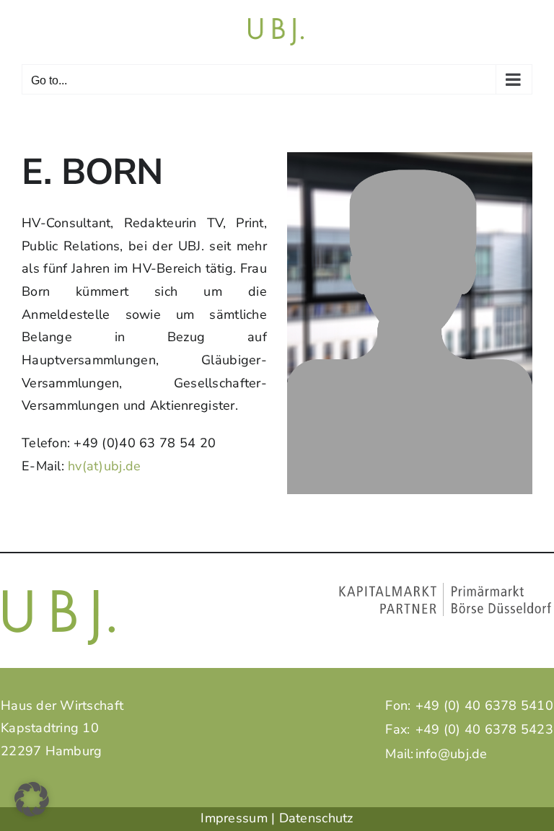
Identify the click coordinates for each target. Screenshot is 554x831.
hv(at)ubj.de (104, 466)
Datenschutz (316, 818)
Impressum (234, 818)
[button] (31, 799)
